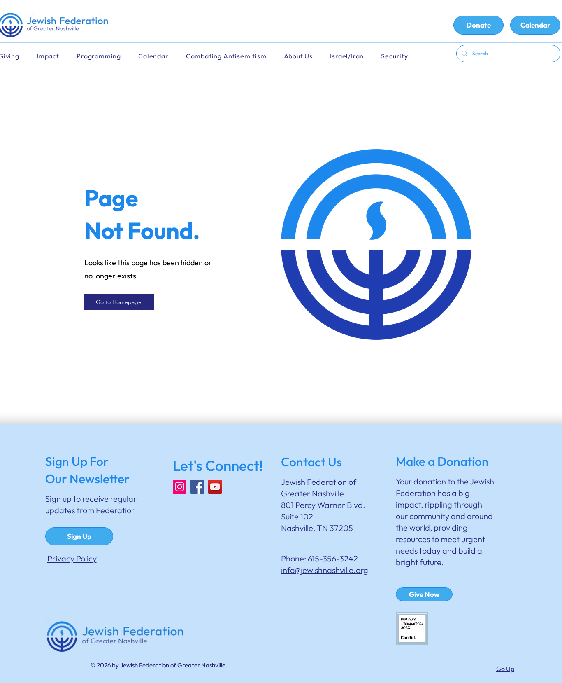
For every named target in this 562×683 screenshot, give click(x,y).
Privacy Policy (72, 558)
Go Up (505, 668)
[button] (159, 56)
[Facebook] (197, 487)
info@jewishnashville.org (324, 570)
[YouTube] (215, 487)
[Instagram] (179, 487)
